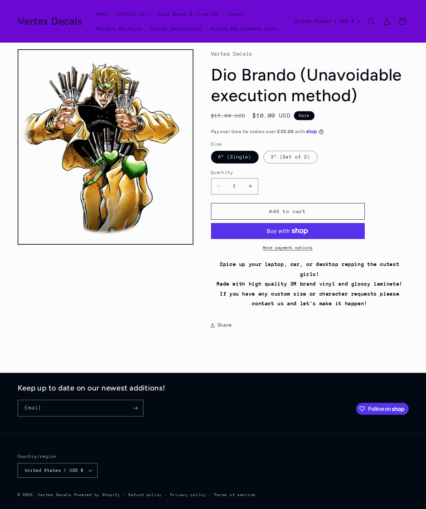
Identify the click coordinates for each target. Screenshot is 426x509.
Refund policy (145, 495)
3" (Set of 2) (290, 156)
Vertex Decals (55, 495)
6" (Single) (235, 156)
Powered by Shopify (97, 495)
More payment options (288, 247)
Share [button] (225, 325)
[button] (133, 14)
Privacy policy (188, 495)
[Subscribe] (135, 408)
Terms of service (235, 495)
